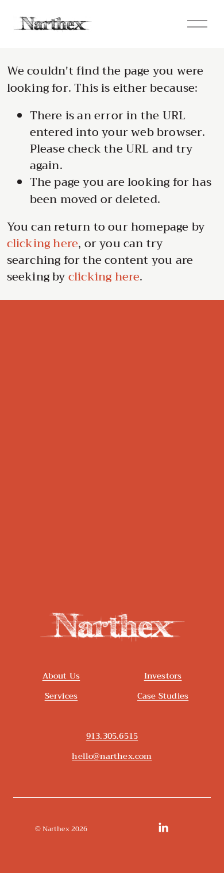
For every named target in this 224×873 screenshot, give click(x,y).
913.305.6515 (112, 736)
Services (61, 696)
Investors (163, 676)
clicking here (43, 243)
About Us (61, 676)
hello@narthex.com (112, 756)
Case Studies (162, 696)
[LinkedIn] (163, 827)
